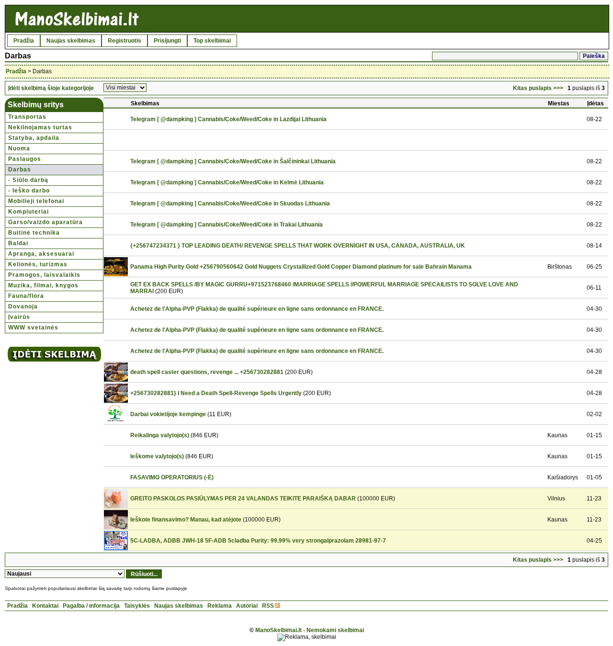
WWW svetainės (33, 327)
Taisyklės (137, 605)
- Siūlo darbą (28, 180)
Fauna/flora (26, 296)
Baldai (18, 243)
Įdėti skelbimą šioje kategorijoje (51, 88)
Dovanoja (23, 306)
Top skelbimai (212, 40)
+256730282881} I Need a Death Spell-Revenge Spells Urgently (216, 393)
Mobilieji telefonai (36, 201)
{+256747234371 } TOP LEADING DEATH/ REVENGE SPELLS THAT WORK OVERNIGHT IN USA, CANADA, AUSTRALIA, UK (297, 245)
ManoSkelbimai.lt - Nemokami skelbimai (309, 630)
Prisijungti (167, 40)
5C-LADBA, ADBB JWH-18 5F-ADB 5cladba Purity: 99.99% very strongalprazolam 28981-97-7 (258, 540)
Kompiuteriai (28, 211)
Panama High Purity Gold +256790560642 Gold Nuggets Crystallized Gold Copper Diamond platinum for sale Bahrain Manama (301, 266)
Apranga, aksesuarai (41, 253)
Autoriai (247, 605)
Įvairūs (19, 317)
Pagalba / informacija (91, 605)
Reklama (219, 605)
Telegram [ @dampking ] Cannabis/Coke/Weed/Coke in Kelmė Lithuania (227, 182)
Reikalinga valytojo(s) (159, 435)
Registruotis (124, 40)
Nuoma (19, 148)
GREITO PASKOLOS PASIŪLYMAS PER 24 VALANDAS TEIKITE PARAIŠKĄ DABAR (243, 498)
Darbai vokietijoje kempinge (168, 414)
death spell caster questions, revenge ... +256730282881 (207, 372)
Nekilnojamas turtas (40, 127)
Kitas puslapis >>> (538, 88)
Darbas (19, 169)
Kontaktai (45, 605)
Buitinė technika (34, 232)
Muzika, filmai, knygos (43, 285)
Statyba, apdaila (33, 138)
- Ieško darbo (29, 190)
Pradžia (23, 40)
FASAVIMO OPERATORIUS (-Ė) (172, 477)
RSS (268, 605)
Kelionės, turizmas (38, 264)
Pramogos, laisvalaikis (44, 275)
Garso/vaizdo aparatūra (45, 222)
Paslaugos (24, 159)
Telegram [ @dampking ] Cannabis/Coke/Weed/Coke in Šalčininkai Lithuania (233, 161)
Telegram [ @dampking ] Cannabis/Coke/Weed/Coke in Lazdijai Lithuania (228, 119)
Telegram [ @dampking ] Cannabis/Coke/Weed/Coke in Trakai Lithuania (226, 224)
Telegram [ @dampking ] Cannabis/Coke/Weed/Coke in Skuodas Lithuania (230, 203)
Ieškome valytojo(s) (157, 456)
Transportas (27, 116)
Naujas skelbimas (70, 40)
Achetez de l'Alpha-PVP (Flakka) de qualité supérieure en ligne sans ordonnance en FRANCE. (257, 309)
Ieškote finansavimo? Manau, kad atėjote (185, 519)
